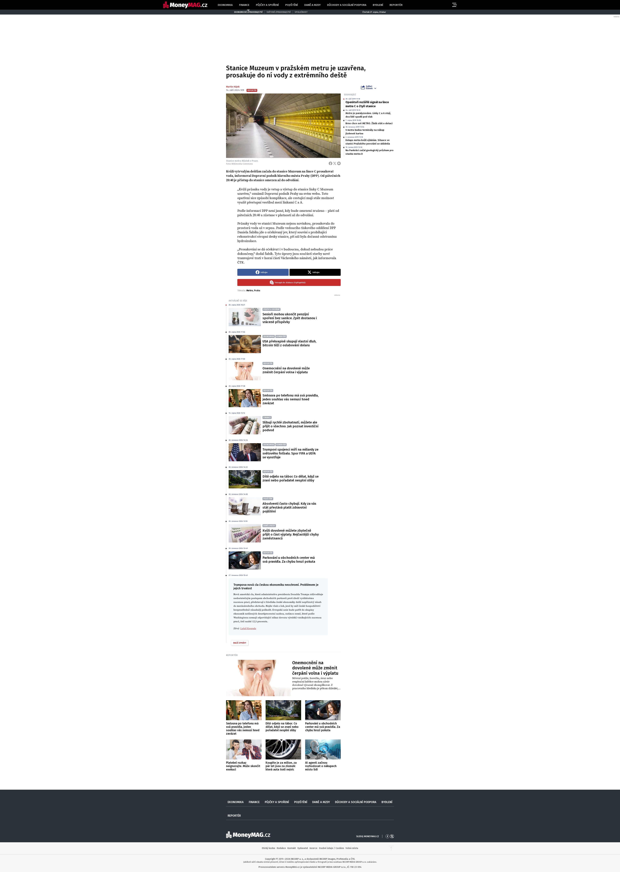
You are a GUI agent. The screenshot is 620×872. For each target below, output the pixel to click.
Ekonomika (225, 5)
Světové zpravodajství (279, 12)
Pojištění (291, 5)
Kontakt (291, 848)
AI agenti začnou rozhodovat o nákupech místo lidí (320, 766)
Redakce (281, 848)
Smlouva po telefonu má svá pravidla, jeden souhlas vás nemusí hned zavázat (290, 399)
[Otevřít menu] (454, 5)
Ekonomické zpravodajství (248, 12)
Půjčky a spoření (267, 5)
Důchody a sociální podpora (346, 5)
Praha (257, 290)
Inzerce (313, 848)
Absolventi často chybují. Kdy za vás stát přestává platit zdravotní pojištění (289, 507)
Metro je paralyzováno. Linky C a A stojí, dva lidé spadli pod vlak (368, 115)
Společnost (301, 12)
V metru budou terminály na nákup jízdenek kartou (365, 132)
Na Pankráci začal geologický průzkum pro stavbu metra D (369, 152)
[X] (334, 163)
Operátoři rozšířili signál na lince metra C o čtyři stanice (367, 104)
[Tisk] (339, 163)
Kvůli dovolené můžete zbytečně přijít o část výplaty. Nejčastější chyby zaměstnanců (291, 534)
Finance (244, 5)
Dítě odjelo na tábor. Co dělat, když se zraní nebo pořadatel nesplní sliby (291, 478)
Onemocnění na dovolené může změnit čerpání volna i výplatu (286, 370)
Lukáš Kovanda (248, 628)
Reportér (396, 5)
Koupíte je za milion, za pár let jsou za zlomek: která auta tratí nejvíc (281, 766)
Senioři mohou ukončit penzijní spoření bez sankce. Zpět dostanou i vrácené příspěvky (290, 318)
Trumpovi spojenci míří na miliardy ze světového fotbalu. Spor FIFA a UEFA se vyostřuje (290, 453)
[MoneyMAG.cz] (185, 4)
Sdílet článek (369, 87)
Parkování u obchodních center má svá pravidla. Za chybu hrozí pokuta (289, 559)
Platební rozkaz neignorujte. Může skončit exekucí (243, 766)
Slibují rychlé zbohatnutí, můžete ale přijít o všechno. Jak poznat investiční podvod (290, 426)
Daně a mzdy (312, 5)
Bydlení (378, 5)
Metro (249, 290)
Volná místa (352, 848)
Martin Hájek (232, 86)
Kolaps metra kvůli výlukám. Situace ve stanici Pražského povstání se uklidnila (368, 142)
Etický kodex (268, 848)
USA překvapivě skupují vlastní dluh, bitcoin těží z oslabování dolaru (289, 343)
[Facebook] (330, 163)
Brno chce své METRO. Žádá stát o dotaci (369, 123)
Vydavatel (302, 848)
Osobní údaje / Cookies (331, 848)
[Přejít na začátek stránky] (391, 848)
